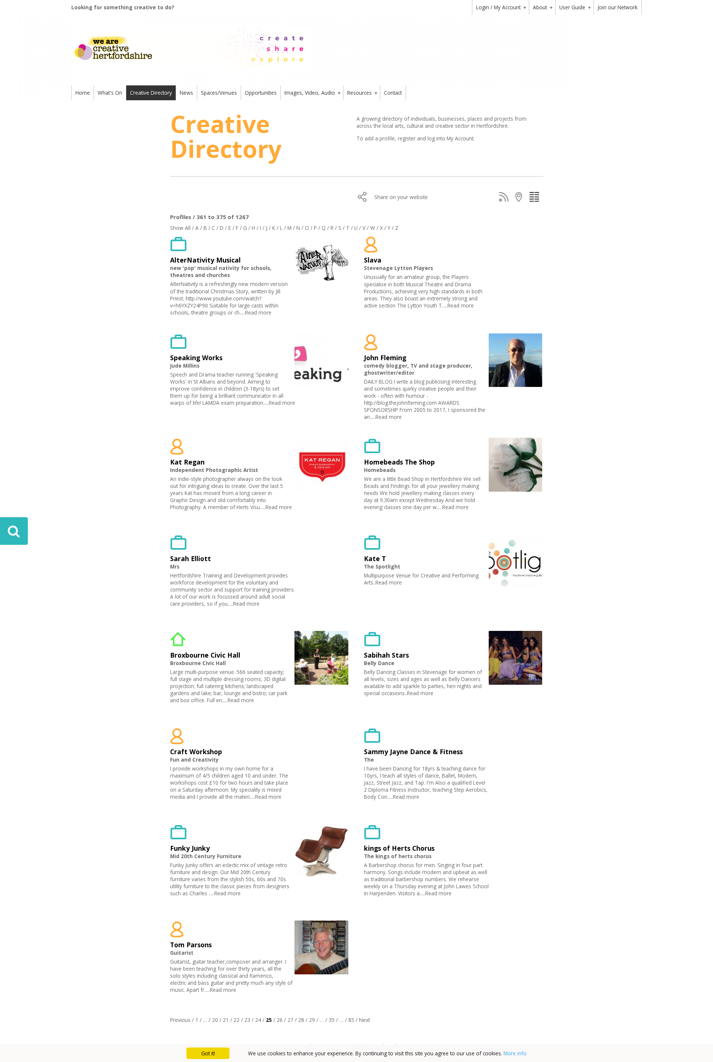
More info (515, 1053)
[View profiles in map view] (520, 197)
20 (215, 1019)
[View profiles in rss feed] (505, 197)
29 (312, 1019)
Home (82, 92)
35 (332, 1019)
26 (280, 1019)
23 (247, 1019)
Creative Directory (151, 92)
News (186, 92)
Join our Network (618, 7)
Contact (393, 92)
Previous (180, 1019)
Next (364, 1019)
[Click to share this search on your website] (364, 197)
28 (301, 1019)
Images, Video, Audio (312, 92)
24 (258, 1019)
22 (237, 1019)
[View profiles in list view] (535, 197)
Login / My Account (501, 7)
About (543, 7)
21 (226, 1019)
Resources (362, 92)
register (407, 138)
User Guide (575, 7)
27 (290, 1019)
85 (351, 1019)
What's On (110, 92)
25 (269, 1019)
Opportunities (261, 92)
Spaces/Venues (219, 92)
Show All (180, 227)
